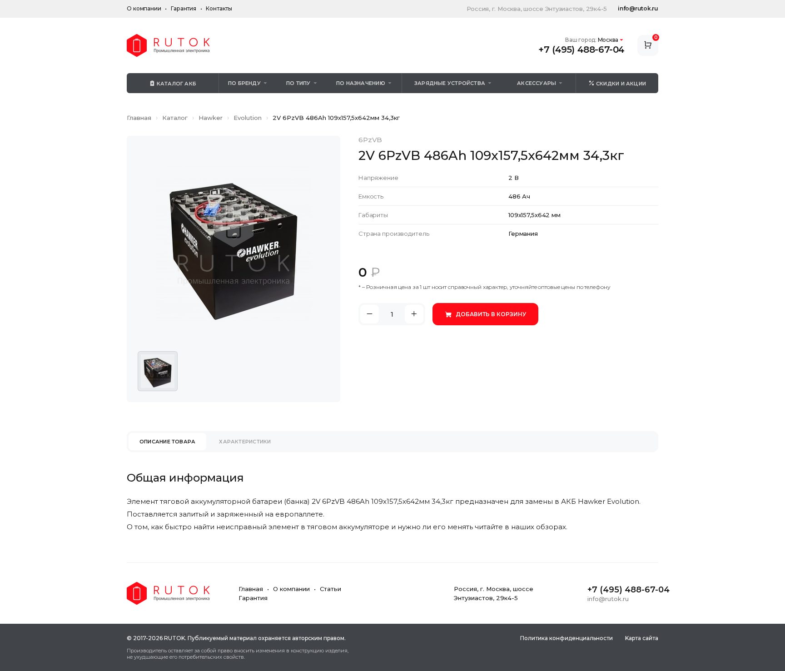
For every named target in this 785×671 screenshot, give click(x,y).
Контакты (219, 8)
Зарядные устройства (449, 83)
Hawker (211, 117)
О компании (144, 8)
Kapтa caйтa (641, 638)
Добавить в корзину (491, 314)
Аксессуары (536, 83)
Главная (139, 117)
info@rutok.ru (638, 8)
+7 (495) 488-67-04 (581, 49)
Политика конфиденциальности (566, 638)
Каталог (175, 117)
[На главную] (168, 45)
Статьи (330, 588)
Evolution (248, 117)
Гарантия (183, 8)
